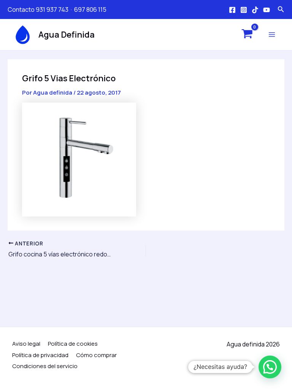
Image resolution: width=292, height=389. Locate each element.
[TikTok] (255, 9)
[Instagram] (243, 9)
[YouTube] (266, 9)
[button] (270, 367)
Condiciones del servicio (45, 366)
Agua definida (66, 34)
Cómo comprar (96, 355)
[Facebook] (232, 9)
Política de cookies (73, 344)
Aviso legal (26, 344)
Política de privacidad (40, 355)
